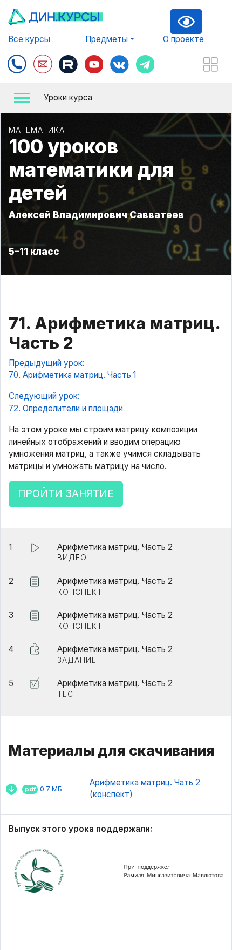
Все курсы (29, 39)
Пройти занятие (66, 493)
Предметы (106, 39)
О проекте (183, 39)
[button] (116, 98)
